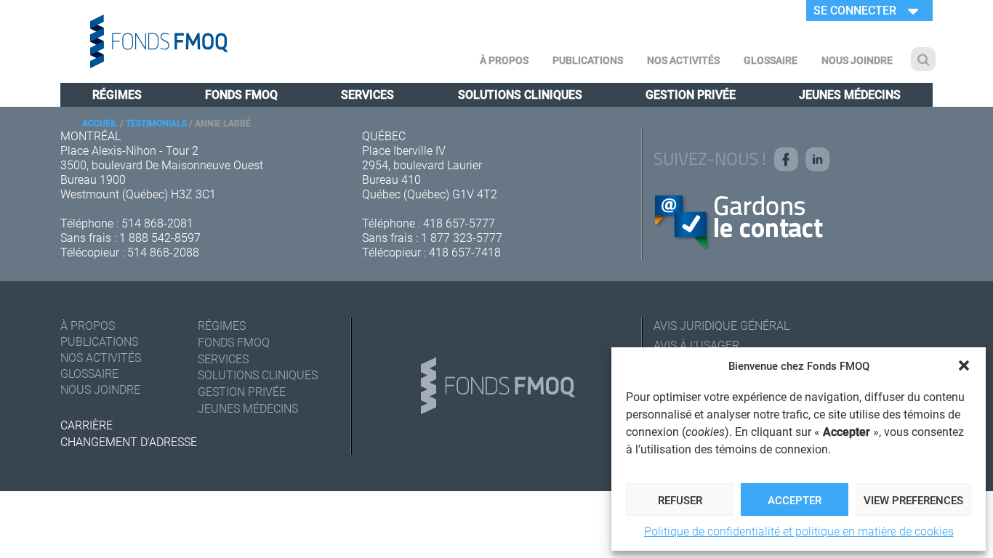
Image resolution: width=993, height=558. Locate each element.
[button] (964, 365)
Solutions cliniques (520, 94)
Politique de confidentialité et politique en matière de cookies (799, 530)
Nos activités (683, 60)
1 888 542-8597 (160, 237)
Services (367, 94)
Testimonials (156, 123)
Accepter (794, 500)
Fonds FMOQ (241, 94)
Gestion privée (691, 94)
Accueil (100, 123)
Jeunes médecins (850, 94)
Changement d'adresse (128, 441)
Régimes (117, 94)
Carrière (86, 424)
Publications (587, 60)
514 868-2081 (157, 222)
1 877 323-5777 (461, 237)
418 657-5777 (459, 222)
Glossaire (770, 60)
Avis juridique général (721, 325)
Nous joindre (857, 60)
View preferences (913, 500)
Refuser (680, 500)
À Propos (504, 60)
